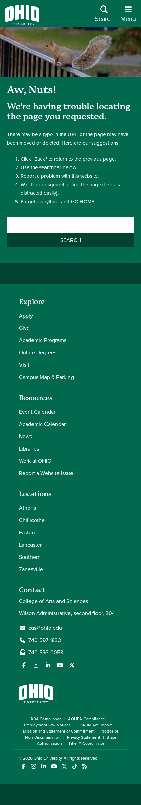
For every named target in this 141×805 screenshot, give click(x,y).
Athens (27, 507)
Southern (30, 557)
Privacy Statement (83, 737)
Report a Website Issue (46, 473)
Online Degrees (37, 352)
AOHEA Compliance (86, 719)
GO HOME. (83, 201)
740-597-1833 (44, 639)
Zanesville (31, 569)
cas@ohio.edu (45, 627)
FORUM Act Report (94, 725)
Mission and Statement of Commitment (59, 731)
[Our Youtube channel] (60, 665)
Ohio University (48, 758)
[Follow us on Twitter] (72, 665)
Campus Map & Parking (46, 377)
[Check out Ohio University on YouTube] (54, 766)
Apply (26, 315)
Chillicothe (32, 520)
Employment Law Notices (47, 725)
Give (24, 328)
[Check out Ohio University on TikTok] (74, 766)
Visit (24, 364)
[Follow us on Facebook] (24, 665)
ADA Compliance (46, 719)
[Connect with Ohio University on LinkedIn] (43, 766)
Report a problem (41, 175)
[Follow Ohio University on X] (64, 766)
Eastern (28, 532)
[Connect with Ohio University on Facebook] (23, 766)
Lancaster (30, 544)
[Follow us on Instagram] (36, 665)
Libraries (29, 448)
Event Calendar (37, 411)
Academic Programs (42, 340)
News (25, 436)
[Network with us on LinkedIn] (48, 665)
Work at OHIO (35, 461)
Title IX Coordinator (86, 743)
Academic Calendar (42, 424)
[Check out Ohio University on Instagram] (33, 766)
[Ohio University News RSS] (84, 766)
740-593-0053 (45, 652)
